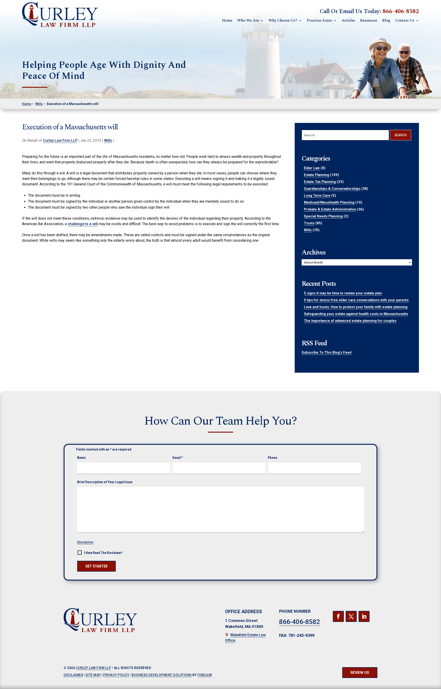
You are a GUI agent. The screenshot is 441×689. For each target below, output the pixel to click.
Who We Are (248, 20)
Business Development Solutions (162, 675)
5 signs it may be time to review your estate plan (343, 293)
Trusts (309, 223)
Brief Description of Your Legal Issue (105, 482)
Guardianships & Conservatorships (332, 189)
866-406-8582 (401, 11)
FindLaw (205, 675)
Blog (386, 20)
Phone (272, 458)
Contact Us (404, 20)
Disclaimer (85, 542)
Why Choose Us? (283, 20)
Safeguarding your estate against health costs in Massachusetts (356, 314)
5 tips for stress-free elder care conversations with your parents (356, 300)
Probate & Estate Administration (330, 209)
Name (81, 458)
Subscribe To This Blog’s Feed (326, 352)
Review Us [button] (360, 672)
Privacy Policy (116, 675)
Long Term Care (317, 195)
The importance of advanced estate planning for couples (350, 321)
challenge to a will (83, 224)
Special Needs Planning (323, 216)
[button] (434, 682)
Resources (368, 20)
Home (227, 20)
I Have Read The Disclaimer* (103, 553)
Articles (348, 20)
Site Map (93, 675)
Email (177, 458)
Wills (108, 140)
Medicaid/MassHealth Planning (329, 202)
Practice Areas (319, 20)
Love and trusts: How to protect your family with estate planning (355, 307)
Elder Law (312, 168)
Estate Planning (316, 175)
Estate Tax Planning (320, 182)
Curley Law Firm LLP (60, 140)
